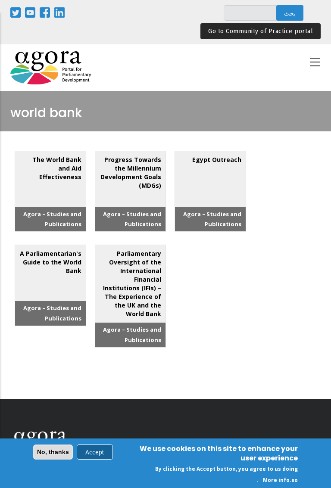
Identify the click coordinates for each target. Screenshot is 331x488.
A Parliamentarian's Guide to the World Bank (50, 262)
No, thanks (53, 451)
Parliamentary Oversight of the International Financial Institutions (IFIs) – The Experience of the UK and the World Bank (132, 283)
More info (276, 480)
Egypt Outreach (216, 159)
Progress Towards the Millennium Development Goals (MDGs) (130, 172)
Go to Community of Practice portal (260, 31)
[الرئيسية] (51, 67)
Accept (94, 452)
